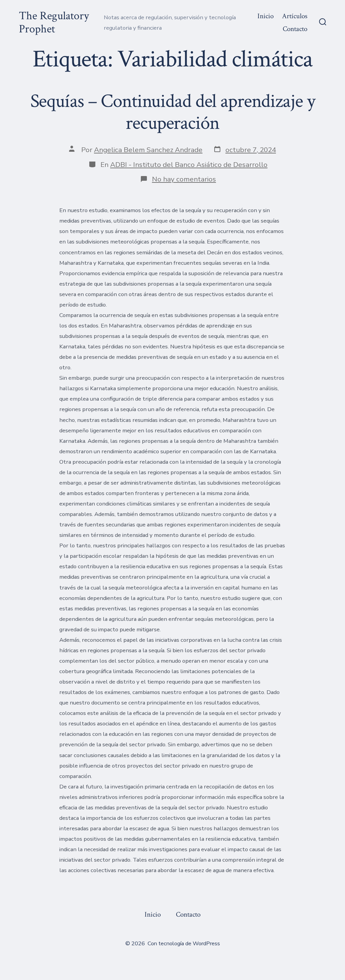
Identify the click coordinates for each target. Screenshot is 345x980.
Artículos (294, 16)
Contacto (295, 28)
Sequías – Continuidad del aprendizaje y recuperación (172, 112)
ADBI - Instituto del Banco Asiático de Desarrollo (189, 164)
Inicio (265, 16)
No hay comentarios (184, 179)
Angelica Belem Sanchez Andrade (148, 149)
